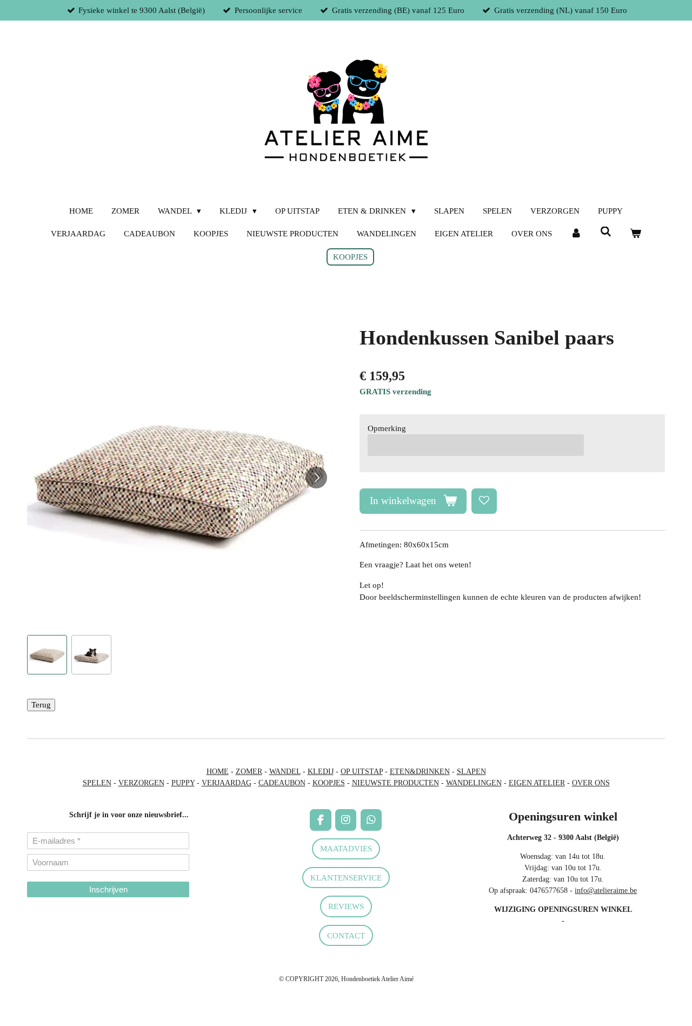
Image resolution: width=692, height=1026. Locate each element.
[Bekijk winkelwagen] (635, 234)
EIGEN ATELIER (537, 783)
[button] (47, 655)
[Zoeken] (606, 232)
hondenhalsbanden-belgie (65, 917)
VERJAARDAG (226, 783)
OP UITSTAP (362, 771)
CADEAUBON (281, 783)
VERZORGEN (141, 783)
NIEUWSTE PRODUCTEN (395, 783)
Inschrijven (108, 889)
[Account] (576, 234)
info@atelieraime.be (606, 890)
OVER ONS (591, 783)
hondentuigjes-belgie (58, 928)
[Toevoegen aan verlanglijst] (484, 501)
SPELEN (97, 783)
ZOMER (249, 771)
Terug (41, 704)
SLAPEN (471, 771)
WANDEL (285, 771)
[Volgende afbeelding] (316, 477)
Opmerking (387, 428)
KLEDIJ (321, 771)
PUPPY (183, 783)
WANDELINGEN (474, 783)
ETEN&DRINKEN (420, 771)
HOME (218, 771)
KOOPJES (328, 783)
